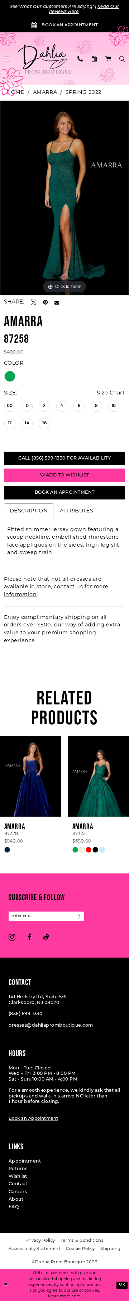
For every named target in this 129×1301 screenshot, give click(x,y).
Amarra (45, 92)
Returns (18, 1169)
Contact (18, 1184)
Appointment (25, 1161)
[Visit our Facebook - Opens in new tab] (29, 937)
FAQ (14, 1207)
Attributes (76, 511)
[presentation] (30, 776)
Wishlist (18, 1176)
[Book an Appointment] (94, 58)
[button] (108, 58)
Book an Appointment (33, 1119)
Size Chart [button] (111, 393)
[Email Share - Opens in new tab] (56, 302)
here (75, 1296)
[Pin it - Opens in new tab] (45, 302)
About (16, 1199)
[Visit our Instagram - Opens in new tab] (12, 937)
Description (29, 511)
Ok (122, 1285)
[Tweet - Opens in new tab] (33, 302)
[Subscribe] (79, 916)
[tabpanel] (64, 198)
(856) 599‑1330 (25, 1014)
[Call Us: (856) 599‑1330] (80, 58)
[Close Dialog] (5, 1285)
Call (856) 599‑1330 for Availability (64, 458)
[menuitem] (80, 58)
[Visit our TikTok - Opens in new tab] (46, 937)
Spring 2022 (83, 92)
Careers (18, 1192)
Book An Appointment (65, 492)
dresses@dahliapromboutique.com (51, 1025)
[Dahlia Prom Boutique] (44, 58)
